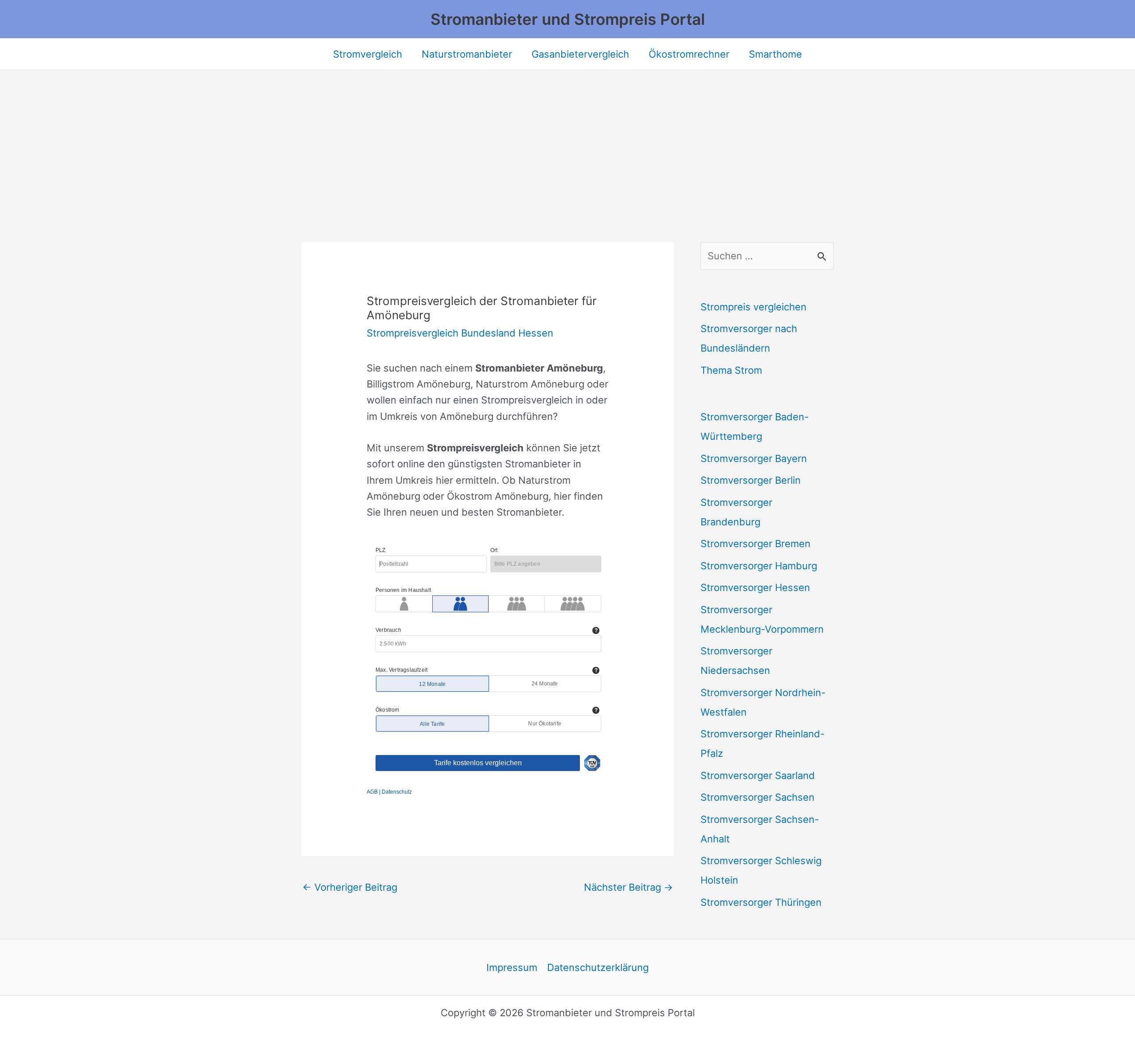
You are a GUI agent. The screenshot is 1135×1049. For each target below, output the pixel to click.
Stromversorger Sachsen (757, 797)
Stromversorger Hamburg (759, 565)
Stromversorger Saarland (758, 775)
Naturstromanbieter (467, 54)
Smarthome (775, 54)
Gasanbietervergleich (580, 54)
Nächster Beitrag (628, 887)
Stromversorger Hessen (755, 587)
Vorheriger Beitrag (349, 887)
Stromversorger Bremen (755, 543)
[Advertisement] (567, 136)
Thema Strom (731, 370)
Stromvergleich (367, 54)
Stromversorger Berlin (751, 480)
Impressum (511, 967)
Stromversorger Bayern (754, 458)
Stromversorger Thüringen (761, 902)
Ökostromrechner (689, 54)
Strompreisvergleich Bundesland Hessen (460, 333)
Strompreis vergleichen (753, 307)
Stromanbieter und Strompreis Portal (568, 19)
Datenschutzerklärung (598, 967)
